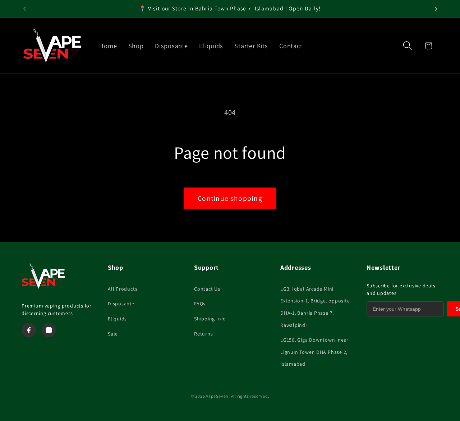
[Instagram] (49, 330)
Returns (203, 333)
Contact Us (207, 289)
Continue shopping (230, 198)
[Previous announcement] (24, 9)
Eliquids (117, 318)
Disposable (121, 303)
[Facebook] (29, 330)
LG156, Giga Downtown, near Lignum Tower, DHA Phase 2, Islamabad (314, 352)
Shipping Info (210, 318)
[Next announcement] (436, 9)
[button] (407, 46)
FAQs (200, 303)
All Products (122, 289)
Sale (113, 333)
